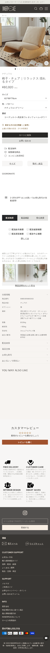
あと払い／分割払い (11, 361)
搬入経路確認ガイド (10, 561)
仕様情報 (6, 294)
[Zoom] (46, 63)
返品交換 (6, 349)
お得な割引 (7, 355)
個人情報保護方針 (9, 613)
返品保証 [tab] (25, 218)
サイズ (5, 94)
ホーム (4, 15)
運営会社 (5, 606)
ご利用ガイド (7, 587)
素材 (4, 113)
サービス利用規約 (9, 620)
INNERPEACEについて (11, 617)
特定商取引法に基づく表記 (12, 610)
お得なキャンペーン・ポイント (14, 590)
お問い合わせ (25, 141)
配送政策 (6, 343)
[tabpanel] (25, 234)
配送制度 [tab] (10, 218)
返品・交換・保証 (9, 571)
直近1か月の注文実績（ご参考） (17, 125)
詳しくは (25, 238)
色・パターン (8, 104)
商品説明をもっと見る (25, 285)
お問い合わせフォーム (11, 594)
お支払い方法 (7, 557)
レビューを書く (25, 442)
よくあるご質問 (8, 568)
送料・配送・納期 (9, 564)
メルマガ (5, 583)
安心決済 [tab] (40, 218)
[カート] (41, 8)
